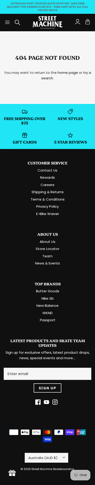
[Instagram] (55, 402)
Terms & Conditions (48, 199)
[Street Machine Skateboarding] (47, 22)
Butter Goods (47, 291)
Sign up (47, 388)
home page (68, 72)
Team (47, 256)
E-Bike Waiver (47, 213)
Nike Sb (48, 298)
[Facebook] (38, 402)
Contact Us (47, 170)
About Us (47, 241)
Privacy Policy (47, 206)
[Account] (77, 22)
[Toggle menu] (7, 22)
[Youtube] (46, 402)
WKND (47, 312)
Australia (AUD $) (43, 457)
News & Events (47, 263)
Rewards (47, 177)
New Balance (47, 305)
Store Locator (47, 248)
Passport (47, 320)
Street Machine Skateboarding (52, 469)
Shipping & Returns (48, 191)
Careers (47, 184)
